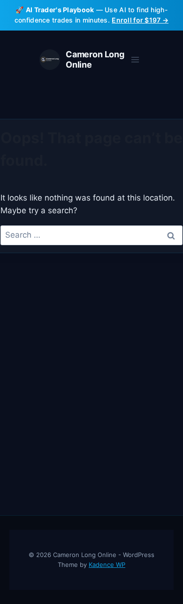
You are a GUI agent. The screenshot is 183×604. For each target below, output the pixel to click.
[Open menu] (135, 59)
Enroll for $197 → (140, 20)
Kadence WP (107, 564)
